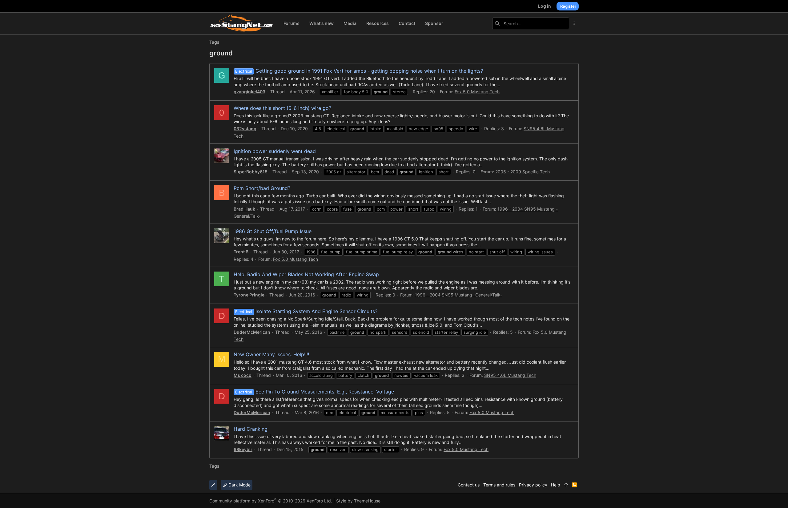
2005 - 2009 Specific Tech (522, 171)
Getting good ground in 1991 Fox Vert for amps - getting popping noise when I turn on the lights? (359, 71)
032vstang (245, 128)
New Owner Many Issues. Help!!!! (271, 354)
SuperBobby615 (250, 171)
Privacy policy (533, 484)
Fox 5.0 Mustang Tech (477, 91)
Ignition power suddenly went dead (275, 151)
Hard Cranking (250, 429)
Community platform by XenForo (270, 500)
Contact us (469, 484)
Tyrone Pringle (249, 294)
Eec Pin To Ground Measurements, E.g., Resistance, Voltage (314, 392)
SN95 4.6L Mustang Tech (510, 375)
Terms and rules (499, 484)
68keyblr (243, 449)
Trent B (241, 251)
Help (555, 484)
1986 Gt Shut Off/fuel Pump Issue (273, 231)
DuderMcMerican (252, 332)
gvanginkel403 (249, 91)
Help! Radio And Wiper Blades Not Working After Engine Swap (306, 274)
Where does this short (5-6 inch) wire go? (282, 108)
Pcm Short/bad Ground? (262, 188)
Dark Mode (239, 484)
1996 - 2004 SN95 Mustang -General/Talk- (458, 294)
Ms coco (242, 375)
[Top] (566, 485)
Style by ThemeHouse (358, 500)
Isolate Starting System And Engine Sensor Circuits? (306, 311)
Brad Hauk (244, 209)
